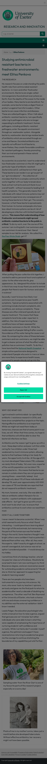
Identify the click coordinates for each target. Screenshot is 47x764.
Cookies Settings (23, 383)
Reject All (23, 390)
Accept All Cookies (23, 396)
